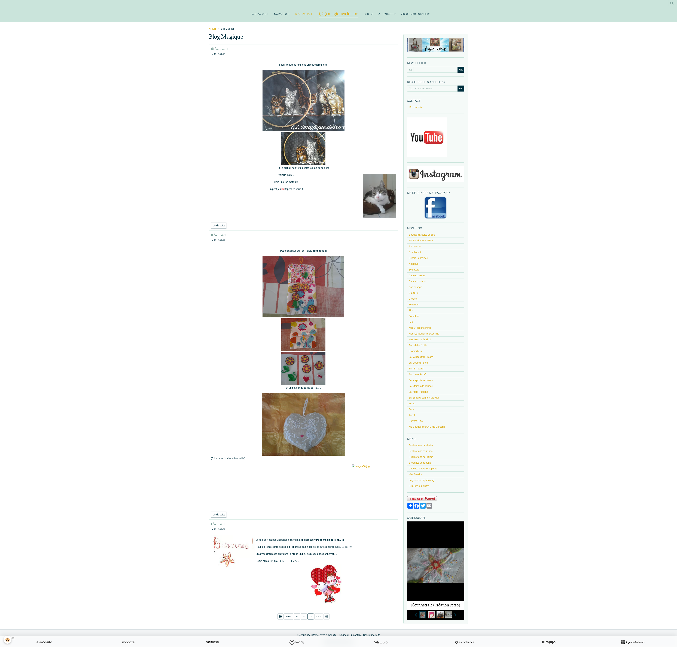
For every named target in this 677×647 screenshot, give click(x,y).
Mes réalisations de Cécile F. (424, 333)
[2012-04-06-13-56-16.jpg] (303, 334)
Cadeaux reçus (417, 275)
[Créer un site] (44, 642)
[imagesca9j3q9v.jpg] (303, 584)
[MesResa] (212, 642)
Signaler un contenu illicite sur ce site (360, 635)
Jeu (411, 322)
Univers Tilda (416, 421)
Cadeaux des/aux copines (423, 468)
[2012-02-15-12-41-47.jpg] (303, 424)
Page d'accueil (260, 14)
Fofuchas (414, 316)
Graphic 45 (415, 252)
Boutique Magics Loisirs (422, 234)
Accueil (212, 29)
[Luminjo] (549, 642)
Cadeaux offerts (417, 281)
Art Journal (415, 246)
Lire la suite (219, 225)
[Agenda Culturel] (633, 642)
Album (368, 14)
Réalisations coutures (420, 451)
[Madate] (128, 642)
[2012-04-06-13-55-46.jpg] (303, 368)
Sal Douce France (418, 362)
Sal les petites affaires (421, 380)
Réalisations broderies (421, 445)
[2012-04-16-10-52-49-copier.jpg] (303, 148)
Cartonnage (415, 287)
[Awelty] (296, 642)
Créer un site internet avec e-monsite (316, 635)
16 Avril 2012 (219, 48)
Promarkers (415, 351)
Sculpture (414, 269)
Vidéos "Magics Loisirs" (415, 14)
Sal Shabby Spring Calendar (424, 397)
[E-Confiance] (465, 642)
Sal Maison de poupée (421, 386)
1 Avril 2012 (218, 523)
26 (310, 616)
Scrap (412, 403)
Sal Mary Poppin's (418, 391)
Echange (413, 304)
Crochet (413, 298)
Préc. (288, 616)
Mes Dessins (415, 474)
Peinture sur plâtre (419, 486)
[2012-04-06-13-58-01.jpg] (303, 286)
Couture (413, 292)
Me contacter (387, 14)
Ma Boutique (282, 14)
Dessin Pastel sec (418, 258)
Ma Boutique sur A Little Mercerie (427, 426)
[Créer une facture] (380, 642)
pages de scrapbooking (421, 480)
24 (296, 616)
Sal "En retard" (416, 368)
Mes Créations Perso (420, 327)
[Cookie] (7, 640)
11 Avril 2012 (219, 234)
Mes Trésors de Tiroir (420, 339)
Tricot (412, 415)
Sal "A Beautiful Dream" (421, 357)
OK (461, 69)
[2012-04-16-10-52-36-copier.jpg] (303, 100)
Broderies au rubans (420, 462)
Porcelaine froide (418, 345)
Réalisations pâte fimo (421, 456)
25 (303, 616)
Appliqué (413, 263)
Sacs (411, 409)
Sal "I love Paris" (417, 374)
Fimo (411, 310)
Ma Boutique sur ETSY (421, 240)
